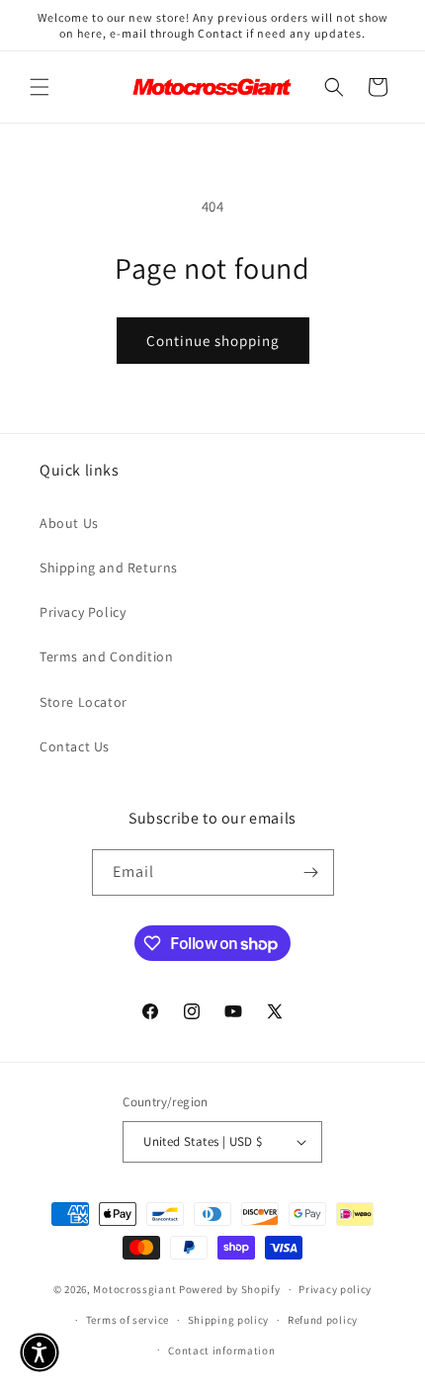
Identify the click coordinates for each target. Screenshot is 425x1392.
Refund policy (323, 1320)
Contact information (221, 1350)
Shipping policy (229, 1320)
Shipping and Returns (109, 567)
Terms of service (127, 1320)
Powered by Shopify (230, 1289)
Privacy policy (335, 1289)
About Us (69, 523)
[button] (39, 87)
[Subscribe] (311, 872)
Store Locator (84, 702)
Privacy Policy (83, 612)
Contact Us (75, 746)
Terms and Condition (106, 656)
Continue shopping (213, 340)
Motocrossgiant (134, 1289)
